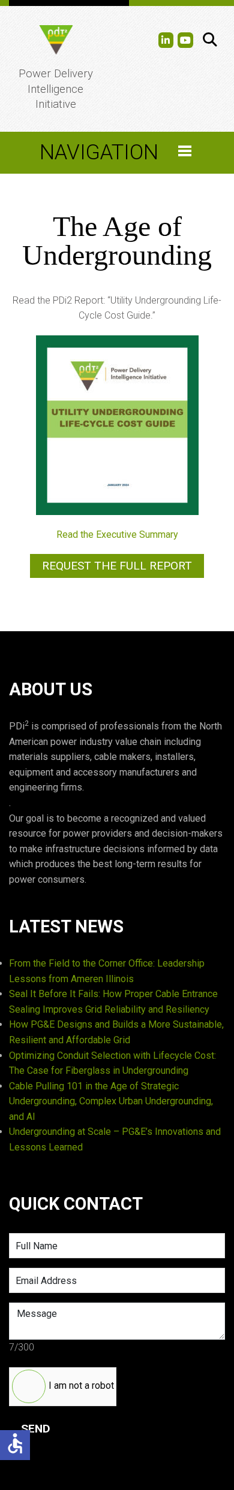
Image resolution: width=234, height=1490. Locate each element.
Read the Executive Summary (117, 534)
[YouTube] (185, 40)
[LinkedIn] (166, 40)
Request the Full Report (117, 566)
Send (35, 1429)
